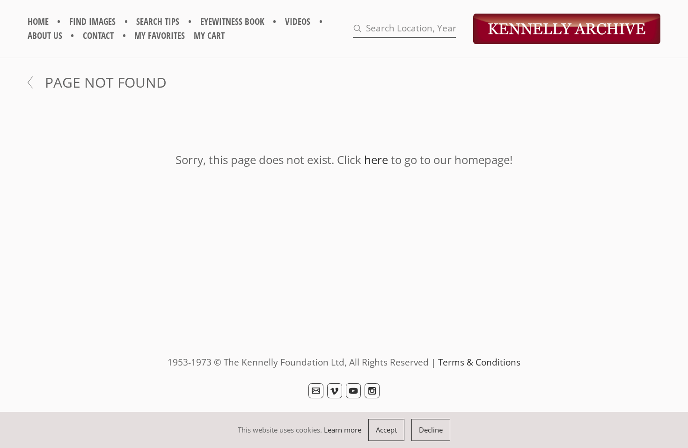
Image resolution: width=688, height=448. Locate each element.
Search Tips (157, 21)
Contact (98, 35)
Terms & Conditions (479, 362)
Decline (431, 429)
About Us (45, 35)
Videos (297, 21)
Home (38, 21)
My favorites (159, 35)
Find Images (92, 21)
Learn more (342, 429)
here (376, 159)
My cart (209, 35)
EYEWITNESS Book (232, 21)
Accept (386, 429)
